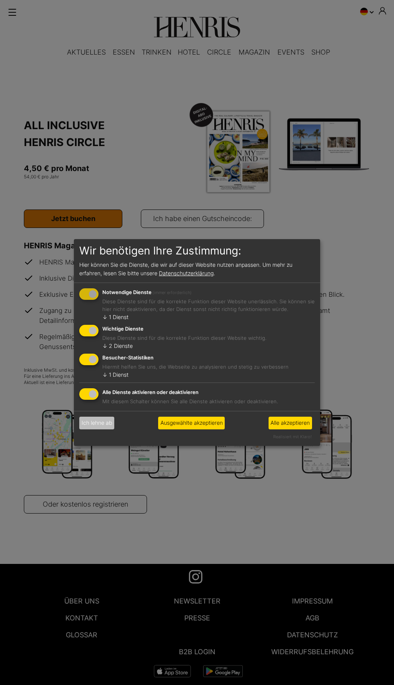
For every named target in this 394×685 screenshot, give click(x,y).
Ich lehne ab (97, 422)
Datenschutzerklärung (186, 273)
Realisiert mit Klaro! (292, 437)
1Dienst (115, 317)
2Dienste (117, 345)
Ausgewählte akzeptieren (191, 422)
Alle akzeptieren (290, 422)
